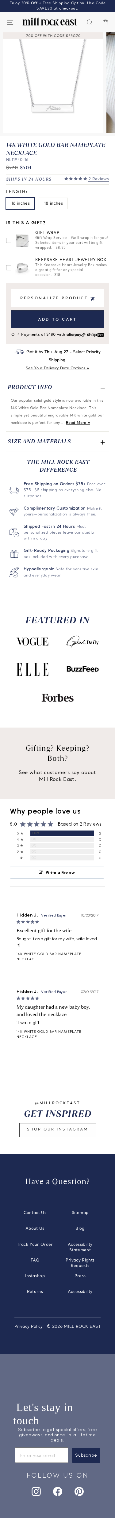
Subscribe (86, 1455)
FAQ (35, 1260)
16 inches (20, 203)
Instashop (35, 1276)
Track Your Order (35, 1244)
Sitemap (80, 1213)
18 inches (53, 203)
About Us (34, 1228)
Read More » (78, 423)
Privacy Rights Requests (80, 1263)
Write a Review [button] (60, 872)
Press (80, 1276)
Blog (79, 1228)
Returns (35, 1292)
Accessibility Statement (80, 1247)
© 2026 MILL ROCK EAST (74, 1326)
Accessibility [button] (80, 1292)
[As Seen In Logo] (33, 641)
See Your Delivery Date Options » (57, 368)
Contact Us (35, 1213)
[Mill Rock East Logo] (49, 22)
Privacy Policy (28, 1326)
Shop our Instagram (57, 1129)
